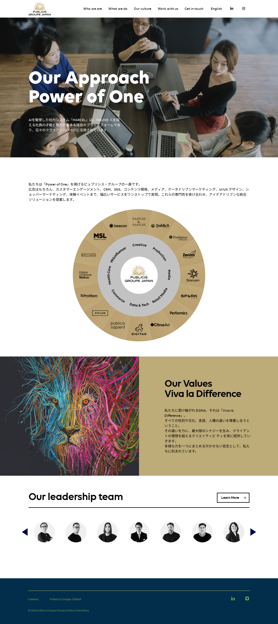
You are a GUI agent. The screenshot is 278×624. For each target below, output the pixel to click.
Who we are (92, 9)
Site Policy (82, 610)
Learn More (230, 498)
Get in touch (194, 9)
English (216, 9)
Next (253, 532)
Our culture (142, 9)
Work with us (168, 9)
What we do (117, 9)
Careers (33, 599)
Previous (25, 532)
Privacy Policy (66, 610)
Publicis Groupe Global (65, 599)
